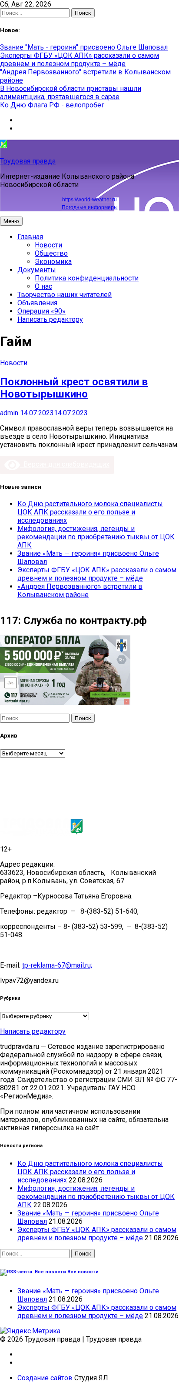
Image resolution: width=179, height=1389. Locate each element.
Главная (30, 237)
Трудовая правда (28, 161)
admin (9, 413)
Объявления (37, 303)
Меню (11, 221)
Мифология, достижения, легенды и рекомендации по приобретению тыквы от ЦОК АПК (96, 536)
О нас (43, 286)
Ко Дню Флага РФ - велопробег (52, 105)
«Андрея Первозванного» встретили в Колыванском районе (80, 590)
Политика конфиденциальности (87, 278)
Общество (51, 253)
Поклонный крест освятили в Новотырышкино (74, 388)
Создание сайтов (45, 1378)
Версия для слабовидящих (64, 464)
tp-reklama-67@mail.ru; (57, 965)
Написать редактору (50, 319)
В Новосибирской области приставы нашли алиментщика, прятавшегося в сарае (70, 92)
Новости (48, 245)
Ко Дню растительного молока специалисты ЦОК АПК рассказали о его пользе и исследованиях (90, 512)
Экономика (53, 261)
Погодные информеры (90, 207)
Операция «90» (41, 311)
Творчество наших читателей (64, 294)
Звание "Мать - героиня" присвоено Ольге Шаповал (84, 47)
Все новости (83, 1272)
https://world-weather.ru (89, 200)
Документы (36, 270)
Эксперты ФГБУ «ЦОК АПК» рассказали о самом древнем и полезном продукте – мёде (79, 59)
